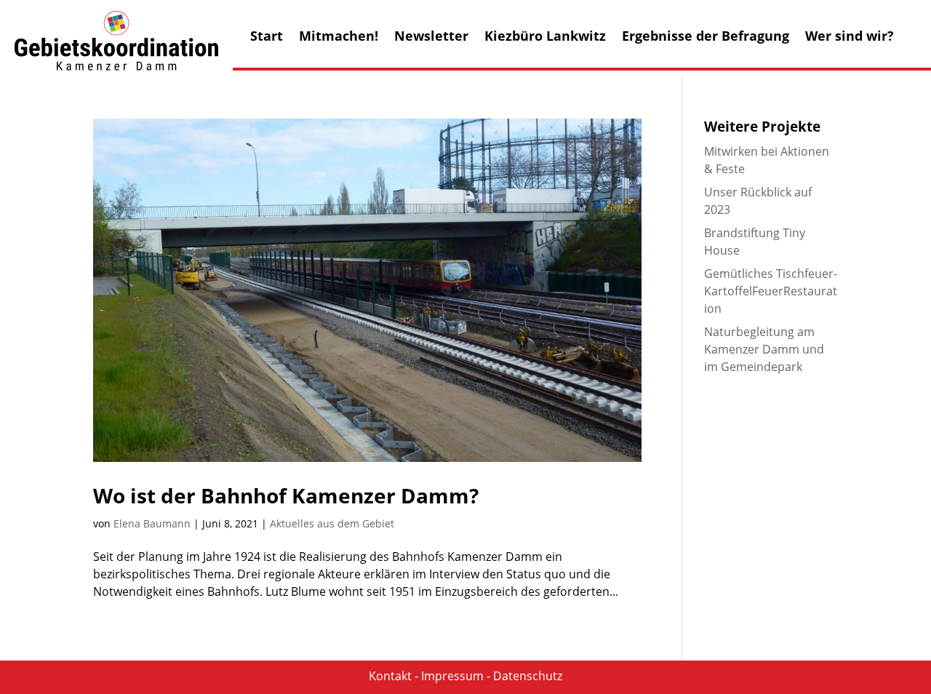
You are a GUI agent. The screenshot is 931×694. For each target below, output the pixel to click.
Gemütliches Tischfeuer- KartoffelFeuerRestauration (770, 291)
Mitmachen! (338, 37)
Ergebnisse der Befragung (705, 37)
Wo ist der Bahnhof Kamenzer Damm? (286, 495)
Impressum (452, 676)
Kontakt (390, 676)
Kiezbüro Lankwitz (545, 37)
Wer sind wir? (849, 37)
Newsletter (431, 37)
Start (266, 37)
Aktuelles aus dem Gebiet (332, 523)
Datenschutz (527, 676)
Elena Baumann (152, 523)
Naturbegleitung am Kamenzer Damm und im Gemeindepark (764, 349)
